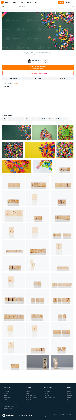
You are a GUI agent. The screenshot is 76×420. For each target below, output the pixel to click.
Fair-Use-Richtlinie (67, 415)
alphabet (11, 118)
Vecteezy (5, 392)
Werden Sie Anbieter (49, 397)
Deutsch (68, 397)
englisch (58, 118)
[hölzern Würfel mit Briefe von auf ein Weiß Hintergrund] (62, 181)
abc (4, 118)
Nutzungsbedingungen (46, 415)
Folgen (44, 61)
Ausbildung (6, 399)
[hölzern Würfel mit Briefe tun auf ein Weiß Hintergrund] (37, 214)
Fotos (14, 2)
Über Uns (46, 395)
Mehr (36, 2)
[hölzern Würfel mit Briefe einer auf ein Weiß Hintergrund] (13, 181)
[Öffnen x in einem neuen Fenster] (29, 414)
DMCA (27, 392)
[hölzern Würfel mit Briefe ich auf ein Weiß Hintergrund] (62, 246)
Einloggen (67, 2)
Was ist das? (15, 82)
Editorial (29, 2)
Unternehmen (6, 397)
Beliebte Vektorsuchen (31, 397)
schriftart (66, 118)
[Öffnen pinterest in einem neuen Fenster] (24, 414)
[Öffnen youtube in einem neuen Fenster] (31, 414)
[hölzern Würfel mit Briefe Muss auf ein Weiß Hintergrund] (37, 181)
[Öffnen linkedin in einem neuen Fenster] (22, 414)
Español (68, 392)
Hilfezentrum (47, 390)
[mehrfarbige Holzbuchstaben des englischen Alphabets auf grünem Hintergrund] (12, 149)
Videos (21, 2)
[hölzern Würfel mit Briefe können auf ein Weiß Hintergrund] (13, 263)
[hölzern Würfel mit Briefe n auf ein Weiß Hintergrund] (13, 328)
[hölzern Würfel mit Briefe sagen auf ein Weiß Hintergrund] (37, 246)
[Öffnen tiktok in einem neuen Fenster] (26, 414)
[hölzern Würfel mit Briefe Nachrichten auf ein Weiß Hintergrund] (62, 263)
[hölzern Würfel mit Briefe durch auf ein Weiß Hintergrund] (62, 345)
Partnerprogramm (30, 395)
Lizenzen (28, 390)
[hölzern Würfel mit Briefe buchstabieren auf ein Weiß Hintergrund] (13, 296)
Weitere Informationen (9, 86)
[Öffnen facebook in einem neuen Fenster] (17, 414)
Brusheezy (6, 390)
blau (27, 118)
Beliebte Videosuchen (31, 401)
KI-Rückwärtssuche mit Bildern (11, 403)
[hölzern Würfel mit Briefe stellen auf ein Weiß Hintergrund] (13, 197)
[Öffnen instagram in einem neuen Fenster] (19, 414)
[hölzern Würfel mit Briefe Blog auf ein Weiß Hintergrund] (37, 345)
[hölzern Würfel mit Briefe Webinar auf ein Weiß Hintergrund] (62, 279)
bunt (33, 118)
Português (69, 395)
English (68, 390)
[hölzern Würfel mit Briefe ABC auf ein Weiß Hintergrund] (13, 214)
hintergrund (20, 118)
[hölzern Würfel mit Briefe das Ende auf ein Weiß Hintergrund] (62, 230)
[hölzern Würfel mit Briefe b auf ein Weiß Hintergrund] (13, 345)
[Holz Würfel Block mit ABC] (37, 361)
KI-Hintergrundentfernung (10, 405)
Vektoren (7, 2)
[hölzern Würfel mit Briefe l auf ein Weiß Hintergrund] (37, 197)
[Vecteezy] (2, 2)
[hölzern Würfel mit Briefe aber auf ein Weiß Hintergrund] (37, 296)
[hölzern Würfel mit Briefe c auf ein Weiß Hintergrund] (13, 279)
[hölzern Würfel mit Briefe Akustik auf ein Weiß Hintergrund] (13, 246)
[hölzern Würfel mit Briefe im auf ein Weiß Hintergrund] (62, 312)
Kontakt (46, 392)
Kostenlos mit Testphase (37, 66)
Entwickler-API (6, 401)
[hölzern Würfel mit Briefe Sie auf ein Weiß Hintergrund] (62, 296)
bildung (51, 118)
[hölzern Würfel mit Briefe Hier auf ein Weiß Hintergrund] (62, 214)
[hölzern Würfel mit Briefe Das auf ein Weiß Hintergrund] (62, 328)
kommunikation (42, 118)
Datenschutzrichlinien (57, 415)
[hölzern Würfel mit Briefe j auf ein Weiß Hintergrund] (37, 230)
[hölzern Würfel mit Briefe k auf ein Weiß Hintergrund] (37, 328)
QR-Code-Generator (8, 407)
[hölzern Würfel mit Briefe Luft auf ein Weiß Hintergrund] (37, 312)
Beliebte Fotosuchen (31, 399)
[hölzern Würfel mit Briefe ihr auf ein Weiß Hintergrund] (13, 312)
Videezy (5, 395)
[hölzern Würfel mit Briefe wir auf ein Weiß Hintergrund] (13, 361)
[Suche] (68, 6)
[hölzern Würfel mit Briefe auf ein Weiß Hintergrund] (13, 230)
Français (68, 399)
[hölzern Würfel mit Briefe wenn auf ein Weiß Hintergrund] (37, 279)
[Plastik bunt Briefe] (40, 149)
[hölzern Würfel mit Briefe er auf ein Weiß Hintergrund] (62, 197)
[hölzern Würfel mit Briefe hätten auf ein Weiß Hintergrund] (63, 165)
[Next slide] (70, 118)
